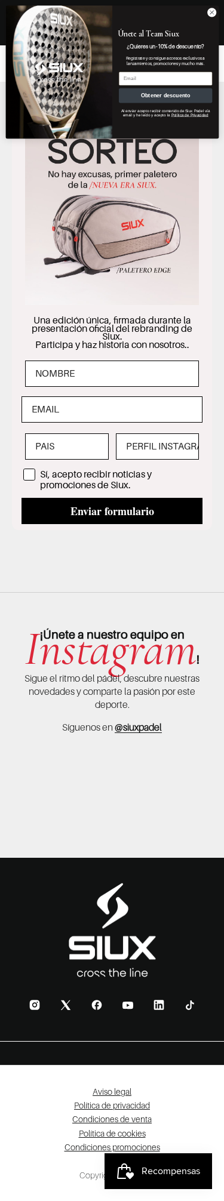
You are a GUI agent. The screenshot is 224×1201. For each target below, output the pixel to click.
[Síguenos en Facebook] (97, 1004)
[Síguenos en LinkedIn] (159, 1004)
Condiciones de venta (112, 1119)
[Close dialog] (211, 12)
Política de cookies (112, 1133)
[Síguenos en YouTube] (128, 1005)
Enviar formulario (112, 511)
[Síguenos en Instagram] (35, 1004)
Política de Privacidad (189, 115)
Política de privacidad (112, 1105)
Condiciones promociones (112, 1147)
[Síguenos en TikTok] (190, 1005)
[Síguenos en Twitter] (66, 1004)
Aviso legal (112, 1091)
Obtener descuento (165, 95)
